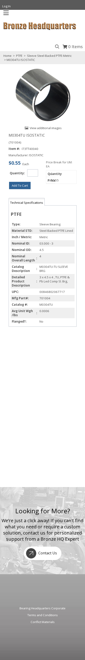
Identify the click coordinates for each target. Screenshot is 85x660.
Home (7, 56)
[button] (20, 185)
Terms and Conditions (42, 615)
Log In (6, 6)
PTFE (19, 56)
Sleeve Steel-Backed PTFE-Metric (49, 56)
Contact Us (47, 553)
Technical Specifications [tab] (26, 203)
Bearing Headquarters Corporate (42, 608)
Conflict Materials (43, 622)
